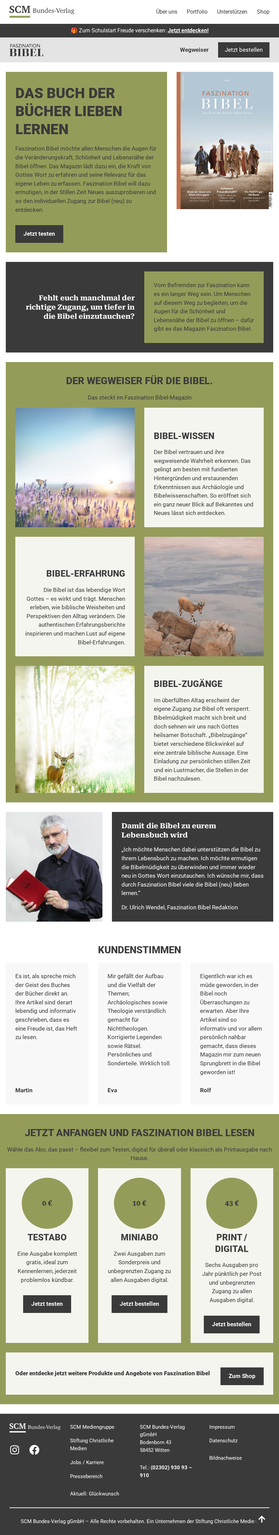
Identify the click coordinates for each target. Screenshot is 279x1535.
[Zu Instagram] (15, 1450)
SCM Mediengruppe (92, 1427)
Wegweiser (194, 49)
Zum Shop (242, 1376)
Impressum (222, 1427)
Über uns (166, 12)
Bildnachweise (225, 1458)
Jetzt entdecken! (188, 30)
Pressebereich (86, 1476)
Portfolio (197, 12)
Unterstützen (232, 12)
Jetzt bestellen (244, 49)
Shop (263, 12)
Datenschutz (223, 1441)
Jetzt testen (39, 233)
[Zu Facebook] (34, 1450)
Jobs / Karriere (87, 1462)
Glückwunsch (104, 1494)
